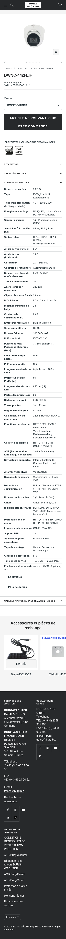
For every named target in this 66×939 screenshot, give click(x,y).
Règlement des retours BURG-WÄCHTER (13, 864)
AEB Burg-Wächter (15, 855)
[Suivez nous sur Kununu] (15, 817)
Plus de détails (17, 587)
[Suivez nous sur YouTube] (23, 810)
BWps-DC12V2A (21, 674)
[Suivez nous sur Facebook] (8, 810)
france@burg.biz (14, 791)
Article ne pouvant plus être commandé (33, 122)
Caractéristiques (15, 173)
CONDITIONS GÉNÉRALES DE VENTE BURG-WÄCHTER (15, 843)
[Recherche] (12, 5)
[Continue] (60, 62)
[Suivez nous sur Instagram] (15, 810)
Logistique (15, 576)
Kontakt (21, 663)
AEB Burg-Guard (14, 880)
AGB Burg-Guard (14, 874)
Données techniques (16, 182)
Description (11, 164)
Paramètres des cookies (13, 903)
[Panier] (60, 5)
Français (11, 917)
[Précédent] (5, 62)
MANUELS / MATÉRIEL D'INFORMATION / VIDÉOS (29, 601)
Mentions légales (14, 895)
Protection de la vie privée (15, 888)
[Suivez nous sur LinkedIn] (8, 817)
